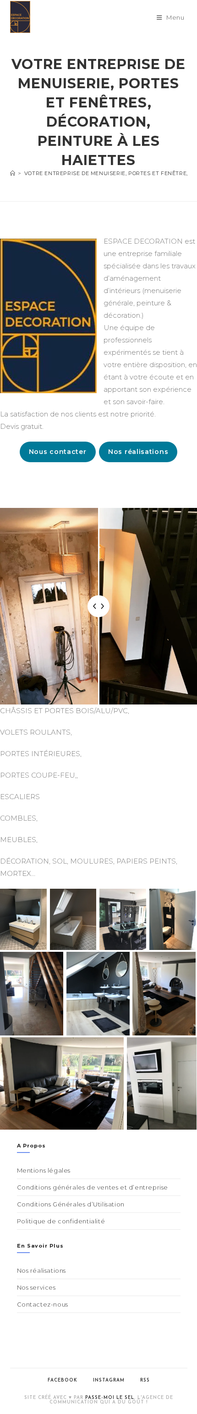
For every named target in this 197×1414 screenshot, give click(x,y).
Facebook (62, 1380)
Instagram (109, 1380)
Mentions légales (44, 1170)
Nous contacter (58, 452)
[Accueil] (13, 173)
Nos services (36, 1287)
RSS (145, 1380)
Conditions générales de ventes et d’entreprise (93, 1187)
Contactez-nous (42, 1304)
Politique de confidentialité (61, 1221)
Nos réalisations (138, 452)
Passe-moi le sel (109, 1397)
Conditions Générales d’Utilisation (71, 1204)
